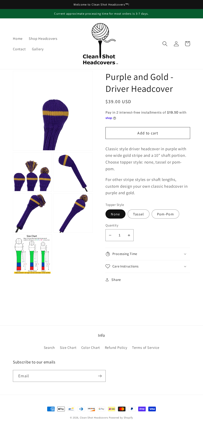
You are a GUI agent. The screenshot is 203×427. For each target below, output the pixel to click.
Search (49, 347)
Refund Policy (116, 347)
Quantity (111, 225)
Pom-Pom (165, 214)
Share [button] (116, 279)
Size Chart (68, 347)
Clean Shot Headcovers (94, 417)
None (115, 214)
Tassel (138, 214)
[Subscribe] (99, 376)
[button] (164, 43)
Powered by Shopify (121, 417)
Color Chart (90, 347)
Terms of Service (145, 347)
